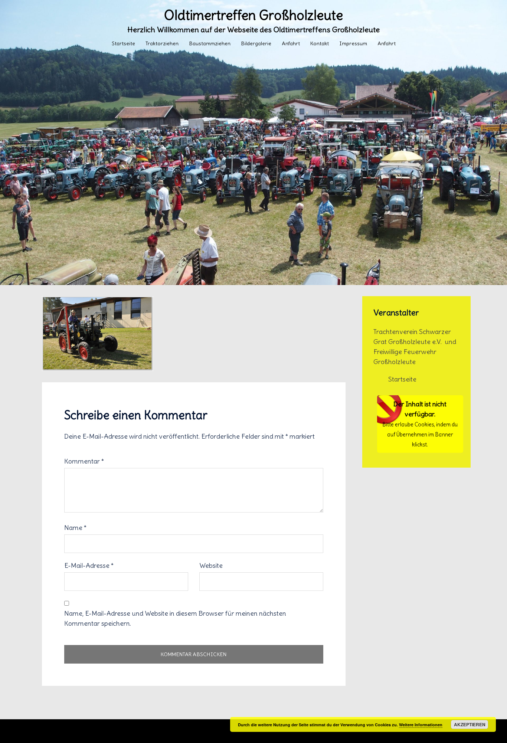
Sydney (210, 731)
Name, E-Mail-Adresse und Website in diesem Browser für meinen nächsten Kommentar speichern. (175, 618)
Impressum (353, 43)
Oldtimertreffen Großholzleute (253, 15)
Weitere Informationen (420, 724)
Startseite (123, 43)
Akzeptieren (469, 724)
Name (75, 527)
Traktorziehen (162, 43)
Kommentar (84, 461)
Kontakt (319, 43)
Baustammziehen (209, 43)
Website (211, 565)
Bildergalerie (256, 43)
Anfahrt (291, 43)
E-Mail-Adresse (89, 565)
